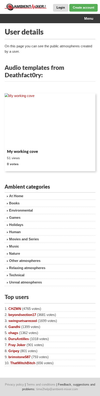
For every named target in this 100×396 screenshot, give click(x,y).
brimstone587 (19, 357)
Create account (83, 7)
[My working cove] (50, 120)
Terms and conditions (41, 384)
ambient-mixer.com (28, 7)
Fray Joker (17, 345)
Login (61, 7)
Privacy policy (14, 384)
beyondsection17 (22, 315)
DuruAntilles (18, 339)
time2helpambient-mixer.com (57, 389)
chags (13, 333)
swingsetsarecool (22, 321)
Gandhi (14, 327)
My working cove (22, 152)
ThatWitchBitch (22, 363)
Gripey (13, 351)
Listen (16, 141)
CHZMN (14, 309)
